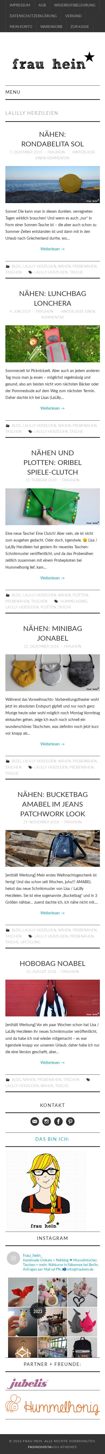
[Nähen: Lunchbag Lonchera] (52, 343)
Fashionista (39, 1447)
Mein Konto (21, 26)
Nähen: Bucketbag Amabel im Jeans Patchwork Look (53, 804)
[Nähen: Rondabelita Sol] (52, 184)
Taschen (13, 272)
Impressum (20, 5)
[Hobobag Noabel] (52, 998)
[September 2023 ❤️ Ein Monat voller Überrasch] (52, 1322)
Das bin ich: (52, 1139)
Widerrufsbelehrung (75, 5)
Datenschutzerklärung (33, 16)
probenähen (82, 767)
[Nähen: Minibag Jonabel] (52, 672)
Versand (73, 16)
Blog (16, 266)
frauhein (56, 152)
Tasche (76, 272)
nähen (47, 1086)
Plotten (80, 595)
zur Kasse (80, 26)
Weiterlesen (52, 249)
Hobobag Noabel (52, 963)
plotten (48, 607)
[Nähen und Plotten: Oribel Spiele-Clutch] (52, 506)
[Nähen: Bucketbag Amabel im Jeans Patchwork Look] (52, 848)
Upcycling (30, 942)
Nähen (64, 266)
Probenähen (85, 266)
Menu (12, 92)
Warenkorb (51, 26)
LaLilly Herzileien (39, 266)
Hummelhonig (74, 601)
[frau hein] (52, 61)
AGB (42, 5)
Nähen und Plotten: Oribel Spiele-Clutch (52, 463)
